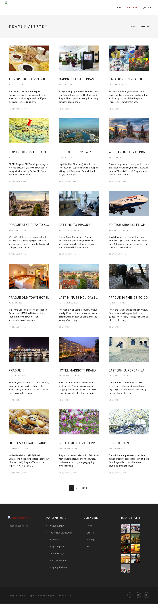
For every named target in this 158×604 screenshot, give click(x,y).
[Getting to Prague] (79, 203)
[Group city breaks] (125, 558)
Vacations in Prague (126, 79)
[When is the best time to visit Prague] (125, 538)
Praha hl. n (54, 539)
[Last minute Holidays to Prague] (79, 276)
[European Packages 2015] (135, 528)
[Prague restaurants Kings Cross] (125, 548)
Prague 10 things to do (128, 297)
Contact (91, 532)
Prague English (56, 546)
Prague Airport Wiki (76, 152)
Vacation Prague (57, 553)
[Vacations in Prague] (129, 57)
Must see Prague (57, 560)
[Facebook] (130, 595)
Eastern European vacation (129, 370)
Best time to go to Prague (79, 443)
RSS (89, 546)
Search (148, 7)
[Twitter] (138, 595)
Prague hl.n (119, 443)
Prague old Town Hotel (29, 297)
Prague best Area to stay (29, 225)
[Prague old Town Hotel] (29, 276)
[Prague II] (29, 348)
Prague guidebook (58, 567)
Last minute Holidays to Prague (79, 297)
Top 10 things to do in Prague (29, 152)
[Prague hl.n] (129, 421)
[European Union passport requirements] (125, 568)
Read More (15, 108)
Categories (131, 7)
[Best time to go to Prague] (79, 421)
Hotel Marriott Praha (77, 370)
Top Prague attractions (60, 532)
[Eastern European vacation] (129, 348)
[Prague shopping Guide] (135, 558)
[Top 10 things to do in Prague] (29, 130)
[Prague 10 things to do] (129, 276)
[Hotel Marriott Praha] (79, 348)
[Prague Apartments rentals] (135, 538)
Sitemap (91, 539)
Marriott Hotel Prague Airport (79, 79)
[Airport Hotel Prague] (29, 57)
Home (119, 7)
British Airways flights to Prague (129, 225)
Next (84, 487)
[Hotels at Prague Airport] (29, 421)
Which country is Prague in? (129, 152)
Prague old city (56, 525)
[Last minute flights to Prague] (135, 548)
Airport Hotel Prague (27, 79)
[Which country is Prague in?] (129, 130)
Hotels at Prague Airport (29, 443)
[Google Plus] (146, 595)
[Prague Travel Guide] (43, 5)
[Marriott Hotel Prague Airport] (79, 57)
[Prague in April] (125, 528)
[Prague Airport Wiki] (79, 130)
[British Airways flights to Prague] (129, 203)
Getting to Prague (74, 225)
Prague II (16, 370)
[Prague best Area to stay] (29, 203)
